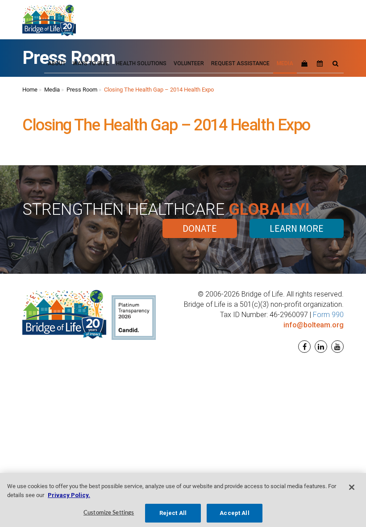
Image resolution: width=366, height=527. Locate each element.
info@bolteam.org (313, 325)
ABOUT (57, 63)
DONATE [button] (200, 228)
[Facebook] (303, 347)
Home (29, 89)
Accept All (234, 513)
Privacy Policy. (69, 495)
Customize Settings (108, 513)
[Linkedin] (319, 347)
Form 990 (328, 314)
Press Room (82, 89)
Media (52, 89)
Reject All (173, 513)
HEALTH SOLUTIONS (141, 63)
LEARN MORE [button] (297, 228)
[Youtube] (336, 347)
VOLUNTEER (189, 63)
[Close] (352, 487)
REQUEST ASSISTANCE (240, 63)
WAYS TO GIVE (91, 63)
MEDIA (285, 63)
